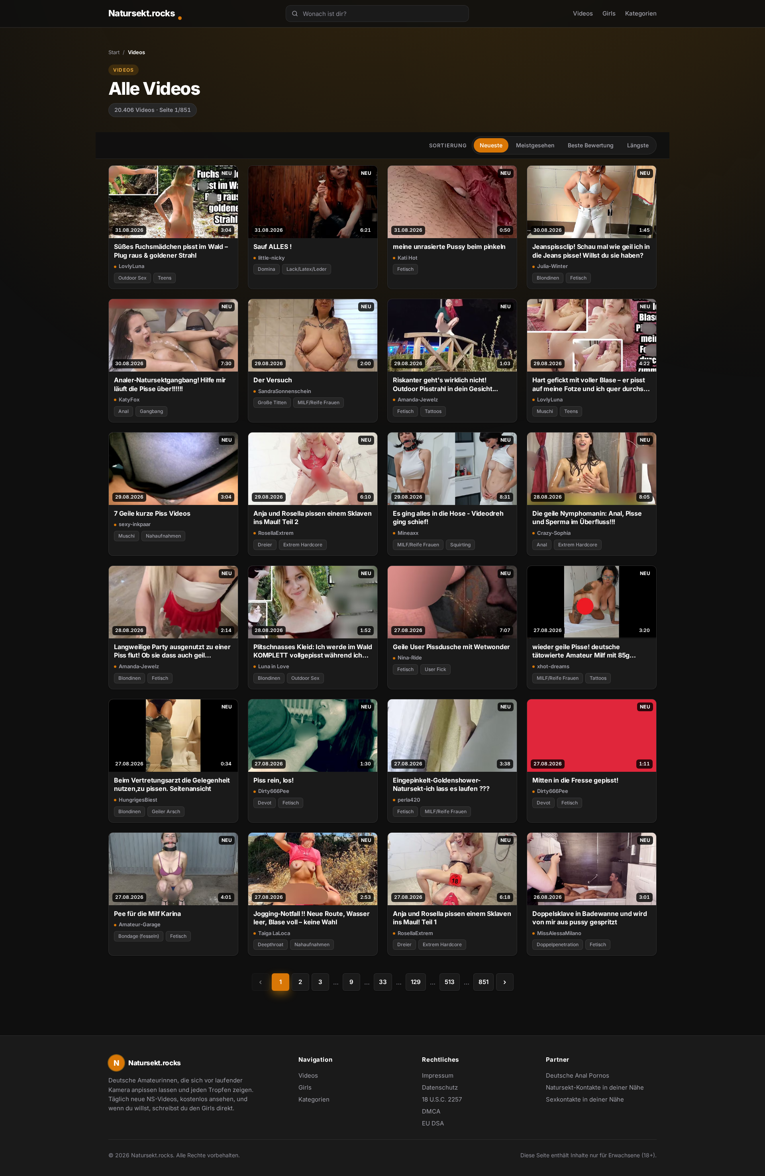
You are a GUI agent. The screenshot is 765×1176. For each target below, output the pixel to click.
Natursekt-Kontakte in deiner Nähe (595, 1088)
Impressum (437, 1075)
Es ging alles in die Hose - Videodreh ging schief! (448, 517)
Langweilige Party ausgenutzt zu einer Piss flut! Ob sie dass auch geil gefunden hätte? (172, 651)
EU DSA (433, 1123)
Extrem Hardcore (302, 545)
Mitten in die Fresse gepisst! (575, 780)
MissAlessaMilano (559, 933)
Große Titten (272, 402)
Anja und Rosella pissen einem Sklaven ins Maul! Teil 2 (312, 517)
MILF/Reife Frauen (318, 402)
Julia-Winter (552, 266)
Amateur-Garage (140, 924)
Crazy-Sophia (554, 533)
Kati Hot (408, 257)
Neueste (491, 145)
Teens (164, 278)
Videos (583, 13)
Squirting (460, 545)
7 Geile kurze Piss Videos (152, 513)
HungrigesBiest (138, 799)
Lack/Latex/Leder (306, 269)
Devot (264, 803)
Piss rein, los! (273, 780)
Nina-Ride (410, 657)
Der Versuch (272, 380)
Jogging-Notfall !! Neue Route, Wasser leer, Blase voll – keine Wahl (311, 918)
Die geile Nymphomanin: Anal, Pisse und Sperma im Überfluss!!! (586, 517)
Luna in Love (273, 666)
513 (450, 982)
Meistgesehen (535, 145)
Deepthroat (270, 944)
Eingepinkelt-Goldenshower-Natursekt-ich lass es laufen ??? (441, 784)
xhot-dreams (553, 666)
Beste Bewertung (591, 145)
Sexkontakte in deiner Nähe (585, 1100)
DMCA (431, 1111)
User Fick (435, 669)
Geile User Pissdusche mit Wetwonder (451, 647)
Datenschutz (440, 1087)
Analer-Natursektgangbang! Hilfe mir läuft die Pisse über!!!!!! (170, 384)
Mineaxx (408, 533)
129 (416, 982)
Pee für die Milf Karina (147, 914)
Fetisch (405, 269)
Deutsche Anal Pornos (582, 1076)
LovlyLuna (131, 266)
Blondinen (548, 278)
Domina (266, 269)
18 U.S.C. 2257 (442, 1099)
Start (114, 52)
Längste (638, 145)
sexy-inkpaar (135, 524)
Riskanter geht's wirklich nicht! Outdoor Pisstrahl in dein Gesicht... (445, 384)
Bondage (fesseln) (138, 936)
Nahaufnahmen (163, 536)
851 (483, 982)
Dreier (265, 545)
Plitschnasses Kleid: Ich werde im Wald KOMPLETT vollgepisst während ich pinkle (312, 651)
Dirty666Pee (273, 791)
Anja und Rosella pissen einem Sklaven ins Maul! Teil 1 (452, 918)
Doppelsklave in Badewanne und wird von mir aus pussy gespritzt (589, 918)
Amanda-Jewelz (418, 399)
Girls (609, 13)
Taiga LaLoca (274, 933)
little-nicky (271, 257)
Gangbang (151, 411)
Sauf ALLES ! (272, 246)
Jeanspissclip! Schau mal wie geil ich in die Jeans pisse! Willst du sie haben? (591, 251)
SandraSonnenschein (284, 391)
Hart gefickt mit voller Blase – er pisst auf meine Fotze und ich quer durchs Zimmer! (588, 384)
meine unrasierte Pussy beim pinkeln (449, 246)
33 (383, 982)
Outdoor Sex (132, 278)
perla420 (409, 799)
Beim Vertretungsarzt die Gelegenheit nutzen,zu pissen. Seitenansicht (172, 784)
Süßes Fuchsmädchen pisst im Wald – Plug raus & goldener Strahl (171, 251)
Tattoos (433, 411)
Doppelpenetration (558, 944)
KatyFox (129, 399)
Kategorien (641, 13)
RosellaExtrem (276, 533)
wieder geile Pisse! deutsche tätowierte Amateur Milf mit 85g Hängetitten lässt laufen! (581, 651)
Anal (123, 411)
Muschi (545, 411)
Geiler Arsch (166, 811)
